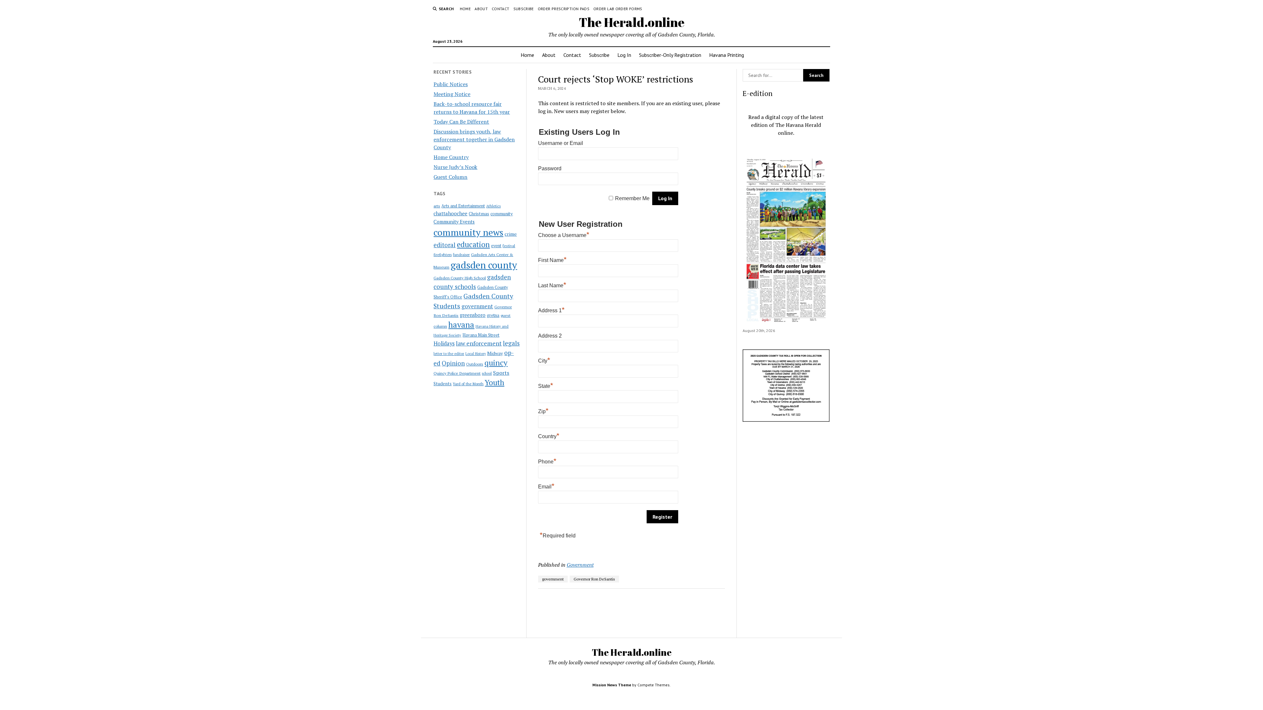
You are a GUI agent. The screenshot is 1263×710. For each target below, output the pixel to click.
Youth (494, 382)
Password (549, 168)
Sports (501, 372)
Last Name (552, 285)
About (481, 8)
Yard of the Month (468, 383)
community (501, 214)
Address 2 (550, 336)
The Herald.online (631, 22)
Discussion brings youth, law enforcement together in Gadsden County (474, 139)
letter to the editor (448, 353)
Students (442, 384)
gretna (493, 315)
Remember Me (632, 198)
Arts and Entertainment (463, 206)
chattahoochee (450, 213)
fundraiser (461, 254)
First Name (552, 260)
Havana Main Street (480, 335)
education (473, 244)
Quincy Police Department (457, 373)
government (477, 306)
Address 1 (551, 310)
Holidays (444, 343)
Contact (500, 8)
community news (468, 232)
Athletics (493, 206)
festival (509, 245)
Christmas (479, 214)
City (544, 361)
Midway (495, 353)
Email (546, 486)
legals (511, 343)
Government (580, 564)
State (545, 386)
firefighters (442, 254)
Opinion (453, 363)
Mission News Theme (611, 684)
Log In (624, 55)
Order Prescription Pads (563, 8)
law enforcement (479, 343)
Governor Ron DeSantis (594, 579)
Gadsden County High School (459, 277)
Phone (547, 461)
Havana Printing (726, 55)
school (487, 373)
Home (465, 8)
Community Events (454, 222)
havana (461, 325)
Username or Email (560, 143)
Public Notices (450, 84)
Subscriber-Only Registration (670, 55)
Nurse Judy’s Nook (455, 167)
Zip (543, 411)
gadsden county (484, 265)
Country (548, 436)
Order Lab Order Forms (617, 8)
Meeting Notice (451, 94)
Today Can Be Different (461, 121)
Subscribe (523, 8)
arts (436, 205)
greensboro (472, 315)
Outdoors (474, 364)
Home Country (451, 157)
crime (511, 234)
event (496, 245)
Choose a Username (563, 235)
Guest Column (450, 176)
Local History (475, 353)
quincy (496, 363)
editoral (444, 245)
